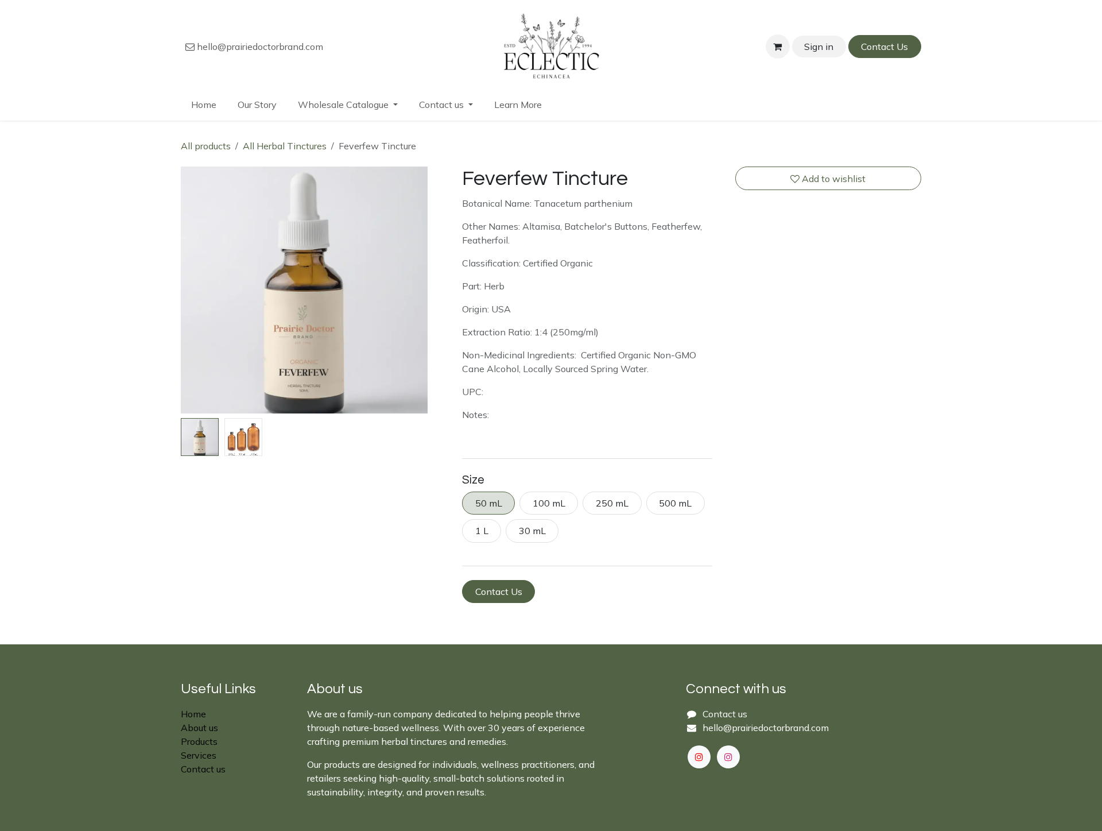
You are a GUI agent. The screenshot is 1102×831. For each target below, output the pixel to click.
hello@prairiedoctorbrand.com (259, 46)
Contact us (203, 769)
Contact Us (884, 46)
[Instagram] (728, 756)
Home (193, 714)
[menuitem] (204, 104)
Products (199, 741)
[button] (193, 290)
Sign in (818, 46)
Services (198, 755)
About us (199, 727)
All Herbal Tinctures (285, 146)
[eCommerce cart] (778, 46)
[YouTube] (699, 756)
